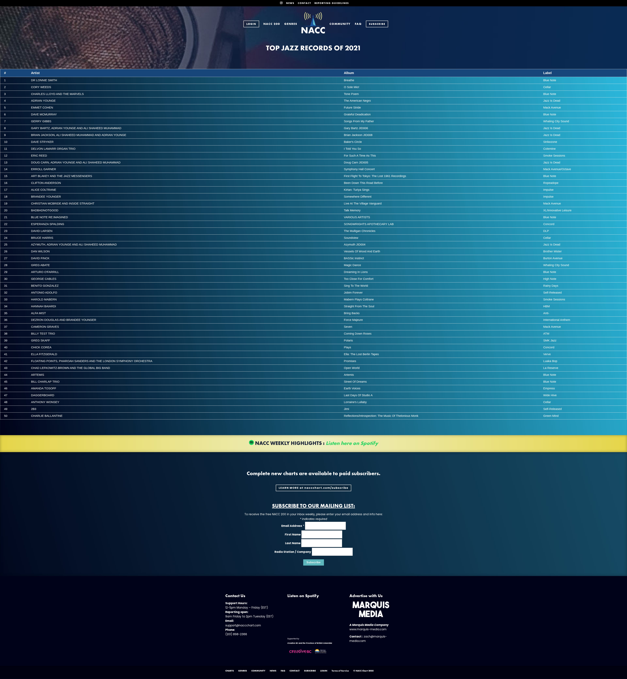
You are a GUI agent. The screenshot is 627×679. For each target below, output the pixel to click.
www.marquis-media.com (367, 629)
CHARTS (229, 670)
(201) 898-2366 (236, 634)
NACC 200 (271, 24)
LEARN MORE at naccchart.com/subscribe (313, 488)
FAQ (358, 24)
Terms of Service (340, 670)
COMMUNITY (340, 24)
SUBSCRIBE (310, 670)
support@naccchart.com (243, 625)
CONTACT (304, 3)
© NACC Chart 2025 (363, 670)
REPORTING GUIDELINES (331, 3)
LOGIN (323, 670)
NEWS (290, 3)
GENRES (290, 24)
